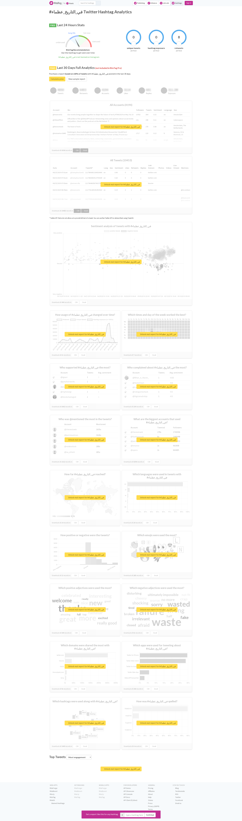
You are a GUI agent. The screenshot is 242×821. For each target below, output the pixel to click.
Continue (150, 815)
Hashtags (178, 3)
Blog (177, 788)
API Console (128, 794)
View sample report (76, 79)
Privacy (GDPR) (153, 806)
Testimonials (180, 791)
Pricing (150, 788)
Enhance (153, 3)
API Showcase (129, 791)
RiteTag (52, 797)
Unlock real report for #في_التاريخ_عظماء (122, 127)
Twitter (178, 797)
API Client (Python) (130, 800)
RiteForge (53, 788)
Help (150, 797)
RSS (176, 794)
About (150, 794)
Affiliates (151, 791)
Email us (178, 803)
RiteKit (52, 800)
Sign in (188, 3)
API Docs (127, 797)
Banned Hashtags (58, 803)
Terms (150, 809)
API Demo (127, 788)
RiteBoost (53, 791)
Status (150, 800)
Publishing (141, 3)
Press (150, 803)
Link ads (166, 3)
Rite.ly (52, 794)
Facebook (179, 800)
